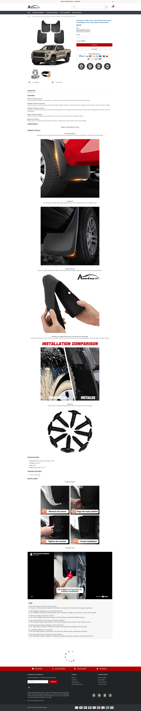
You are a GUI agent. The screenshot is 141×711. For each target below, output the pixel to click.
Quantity (78, 34)
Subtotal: (78, 41)
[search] (106, 7)
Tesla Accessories (65, 12)
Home (29, 12)
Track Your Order (102, 684)
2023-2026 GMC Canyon (83, 30)
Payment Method (102, 677)
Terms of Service (102, 682)
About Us (74, 677)
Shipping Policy (75, 682)
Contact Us (74, 679)
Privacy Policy (101, 679)
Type (77, 28)
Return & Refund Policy (77, 684)
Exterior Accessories (52, 12)
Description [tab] (31, 91)
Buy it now (94, 49)
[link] (29, 687)
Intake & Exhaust (76, 12)
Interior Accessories (38, 12)
